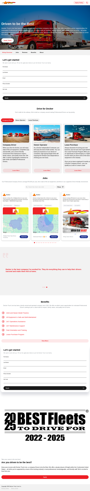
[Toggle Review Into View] (44, 287)
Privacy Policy (5, 488)
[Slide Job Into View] (34, 242)
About (42, 52)
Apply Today (79, 2)
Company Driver (7, 120)
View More (45, 341)
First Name (5, 66)
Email (4, 78)
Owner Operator (20, 120)
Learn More (16, 170)
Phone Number (6, 83)
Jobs (17, 52)
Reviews (24, 52)
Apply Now (24, 236)
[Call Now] (87, 2)
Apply (6, 98)
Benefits (33, 52)
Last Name (5, 72)
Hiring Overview (7, 52)
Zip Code (5, 89)
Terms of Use (14, 488)
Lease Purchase (33, 120)
